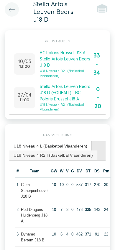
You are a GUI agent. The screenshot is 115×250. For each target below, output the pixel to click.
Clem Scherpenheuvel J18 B (34, 190)
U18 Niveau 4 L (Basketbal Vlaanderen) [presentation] (50, 146)
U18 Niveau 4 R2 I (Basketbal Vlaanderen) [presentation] (53, 155)
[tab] (50, 146)
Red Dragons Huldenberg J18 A (34, 215)
